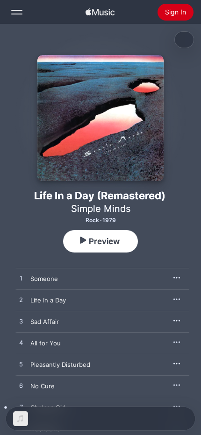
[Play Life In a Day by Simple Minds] (21, 300)
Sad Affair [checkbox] (44, 321)
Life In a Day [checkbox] (48, 300)
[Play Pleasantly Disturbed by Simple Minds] (21, 364)
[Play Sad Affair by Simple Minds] (21, 321)
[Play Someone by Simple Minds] (21, 278)
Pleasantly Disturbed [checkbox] (60, 364)
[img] (100, 12)
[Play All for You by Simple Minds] (21, 343)
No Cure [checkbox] (42, 386)
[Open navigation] (17, 12)
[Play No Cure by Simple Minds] (21, 386)
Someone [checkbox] (44, 278)
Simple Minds (100, 208)
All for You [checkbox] (45, 343)
